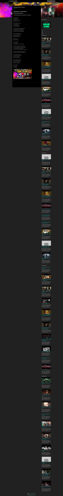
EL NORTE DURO (13, 1)
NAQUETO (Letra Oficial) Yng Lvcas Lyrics (46, 351)
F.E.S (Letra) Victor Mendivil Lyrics (45, 303)
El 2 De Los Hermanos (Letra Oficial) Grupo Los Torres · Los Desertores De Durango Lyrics (46, 67)
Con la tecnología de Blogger (31, 493)
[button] (13, 9)
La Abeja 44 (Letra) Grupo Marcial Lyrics (46, 103)
